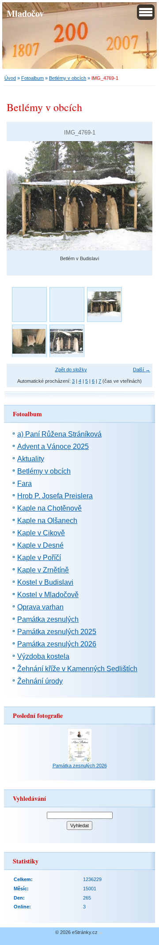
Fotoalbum (32, 78)
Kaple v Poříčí (39, 557)
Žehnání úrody (40, 681)
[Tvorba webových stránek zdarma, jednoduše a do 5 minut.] (101, 933)
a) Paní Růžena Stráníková (59, 434)
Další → (141, 369)
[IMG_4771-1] (28, 341)
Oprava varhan (40, 607)
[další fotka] (138, 195)
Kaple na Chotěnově (49, 508)
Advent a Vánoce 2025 (53, 446)
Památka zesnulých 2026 (56, 644)
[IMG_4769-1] (104, 304)
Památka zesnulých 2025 (56, 631)
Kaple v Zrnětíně (43, 570)
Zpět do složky (71, 369)
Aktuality (30, 459)
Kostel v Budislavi (45, 582)
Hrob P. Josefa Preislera (55, 496)
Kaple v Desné (40, 545)
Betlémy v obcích (67, 78)
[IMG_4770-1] (66, 341)
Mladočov (25, 13)
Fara (24, 483)
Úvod (10, 78)
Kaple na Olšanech (47, 520)
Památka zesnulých (48, 619)
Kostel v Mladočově (48, 594)
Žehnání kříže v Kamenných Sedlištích (77, 668)
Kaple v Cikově (41, 533)
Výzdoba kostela (43, 656)
